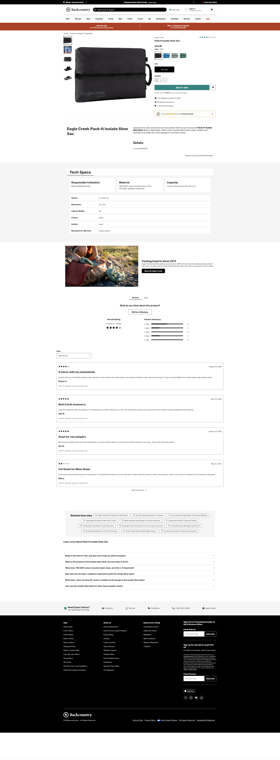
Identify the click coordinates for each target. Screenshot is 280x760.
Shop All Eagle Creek (153, 271)
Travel (65, 33)
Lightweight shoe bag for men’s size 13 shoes (101, 520)
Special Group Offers (111, 666)
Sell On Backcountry (111, 658)
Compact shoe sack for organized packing (182, 520)
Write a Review (140, 311)
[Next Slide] (193, 2)
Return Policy (68, 638)
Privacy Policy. (193, 669)
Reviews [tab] (135, 297)
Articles (106, 638)
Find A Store (68, 630)
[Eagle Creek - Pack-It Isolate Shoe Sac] (67, 49)
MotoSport (147, 634)
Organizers (89, 33)
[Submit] (95, 9)
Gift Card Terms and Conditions (75, 666)
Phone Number (190, 674)
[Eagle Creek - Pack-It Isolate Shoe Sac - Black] (67, 40)
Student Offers (109, 654)
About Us (107, 623)
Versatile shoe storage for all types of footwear (102, 531)
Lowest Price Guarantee (165, 106)
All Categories (108, 670)
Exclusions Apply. (189, 656)
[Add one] (165, 80)
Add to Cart (182, 87)
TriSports (147, 646)
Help (65, 623)
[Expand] (212, 114)
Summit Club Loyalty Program (115, 630)
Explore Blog (108, 634)
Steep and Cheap (150, 630)
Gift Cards (67, 662)
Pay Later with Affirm (71, 654)
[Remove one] (156, 80)
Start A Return (68, 642)
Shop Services (108, 646)
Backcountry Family (152, 623)
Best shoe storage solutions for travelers (149, 515)
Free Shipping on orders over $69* (169, 98)
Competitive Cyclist (151, 626)
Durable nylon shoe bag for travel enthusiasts (98, 526)
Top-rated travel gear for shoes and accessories (180, 531)
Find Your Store (210, 2)
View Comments (138, 490)
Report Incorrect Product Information (199, 155)
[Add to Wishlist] (213, 87)
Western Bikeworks (151, 642)
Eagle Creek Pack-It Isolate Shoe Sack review (113, 515)
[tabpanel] (140, 205)
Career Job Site (109, 642)
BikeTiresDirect (149, 638)
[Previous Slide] (86, 2)
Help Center (68, 626)
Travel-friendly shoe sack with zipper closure (140, 531)
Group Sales (68, 658)
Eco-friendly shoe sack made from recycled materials (189, 515)
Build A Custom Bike (71, 650)
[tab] (80, 172)
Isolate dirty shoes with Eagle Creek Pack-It (185, 526)
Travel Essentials (76, 33)
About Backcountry (110, 626)
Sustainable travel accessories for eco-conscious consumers (142, 526)
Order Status (68, 634)
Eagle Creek (159, 37)
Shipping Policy (69, 646)
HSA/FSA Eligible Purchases (74, 670)
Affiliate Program (110, 650)
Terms (185, 669)
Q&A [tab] (146, 297)
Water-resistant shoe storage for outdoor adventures (142, 520)
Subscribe (210, 634)
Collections (107, 662)
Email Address (190, 629)
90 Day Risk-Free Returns (165, 102)
